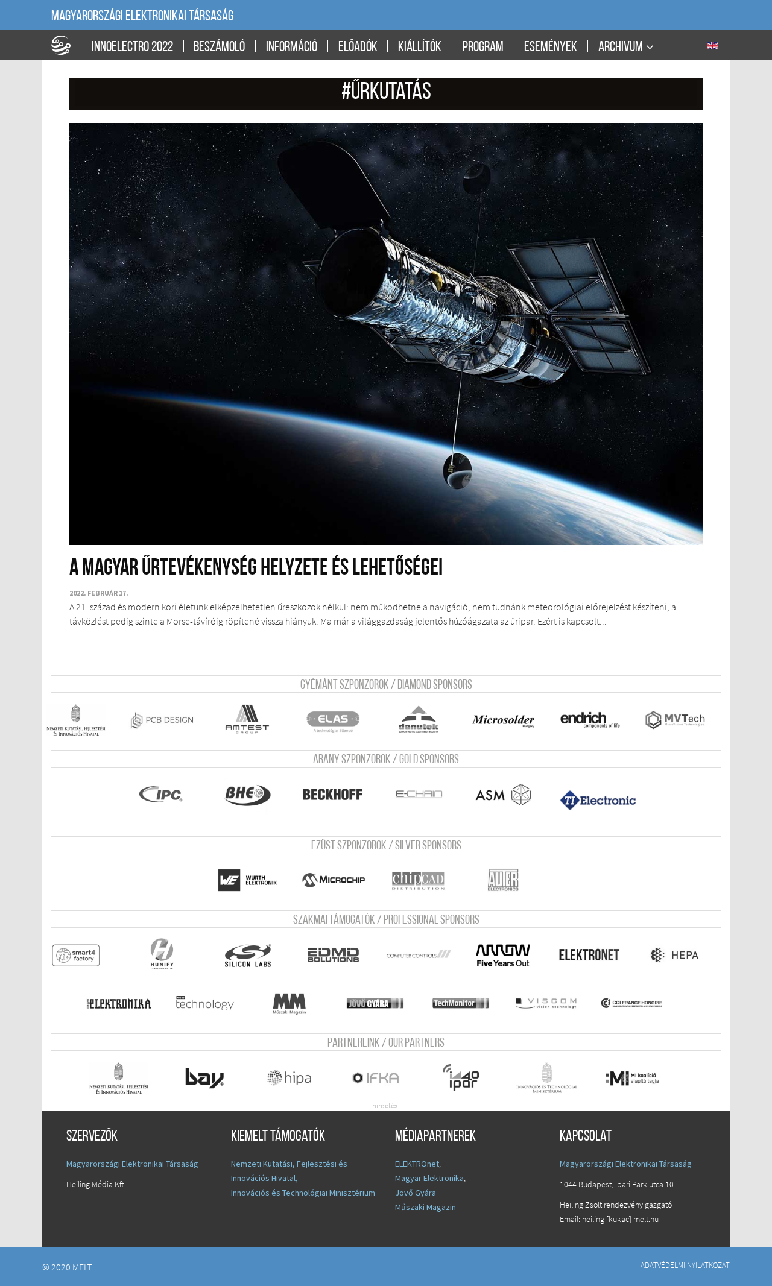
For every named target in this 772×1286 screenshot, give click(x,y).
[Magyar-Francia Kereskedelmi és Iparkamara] (641, 1003)
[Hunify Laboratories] (168, 955)
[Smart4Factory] (82, 955)
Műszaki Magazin (425, 1207)
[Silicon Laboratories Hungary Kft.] (254, 955)
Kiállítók (419, 47)
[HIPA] (296, 1078)
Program (483, 47)
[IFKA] (382, 1078)
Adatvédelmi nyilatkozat (685, 1265)
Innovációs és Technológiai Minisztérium (303, 1192)
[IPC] (168, 795)
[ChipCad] (425, 880)
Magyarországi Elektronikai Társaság (142, 16)
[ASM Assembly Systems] (510, 795)
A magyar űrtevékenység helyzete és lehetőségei (256, 569)
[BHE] (254, 795)
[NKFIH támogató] (82, 720)
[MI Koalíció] (641, 1078)
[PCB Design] (168, 720)
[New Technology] (211, 1003)
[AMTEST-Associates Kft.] (254, 720)
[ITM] (553, 1078)
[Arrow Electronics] (510, 955)
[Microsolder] (510, 720)
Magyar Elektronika (429, 1178)
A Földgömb (66, 45)
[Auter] (512, 880)
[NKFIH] (125, 1078)
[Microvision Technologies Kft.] (684, 720)
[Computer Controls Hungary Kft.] (425, 955)
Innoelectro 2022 (132, 47)
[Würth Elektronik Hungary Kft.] (254, 880)
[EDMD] (339, 955)
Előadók (358, 47)
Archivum (620, 47)
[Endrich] (595, 720)
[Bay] (211, 1078)
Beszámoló (219, 47)
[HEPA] (681, 955)
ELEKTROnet (417, 1163)
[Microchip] (339, 880)
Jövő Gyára (415, 1192)
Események (550, 47)
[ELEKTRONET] (595, 955)
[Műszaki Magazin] (296, 1003)
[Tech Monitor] (467, 1003)
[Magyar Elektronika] (125, 1003)
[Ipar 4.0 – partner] (467, 1078)
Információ (291, 47)
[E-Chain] (425, 795)
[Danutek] (425, 720)
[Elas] (339, 720)
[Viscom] (553, 1003)
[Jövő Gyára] (382, 1003)
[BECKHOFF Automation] (339, 795)
